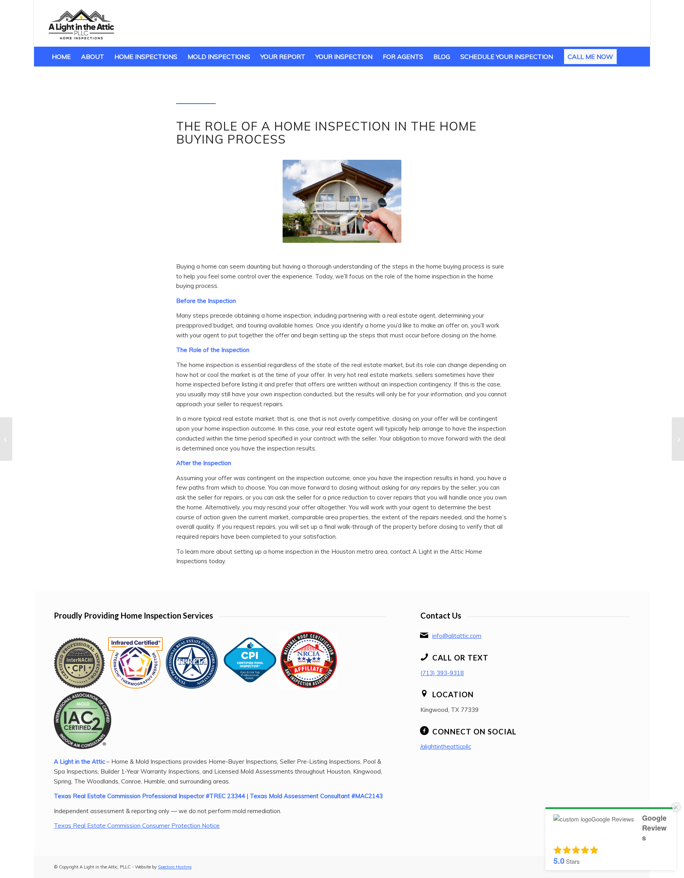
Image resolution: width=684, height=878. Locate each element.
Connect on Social (474, 731)
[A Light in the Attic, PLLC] (81, 23)
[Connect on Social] (424, 731)
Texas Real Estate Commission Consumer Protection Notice (137, 825)
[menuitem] (61, 56)
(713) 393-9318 (442, 673)
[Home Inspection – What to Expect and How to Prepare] (6, 439)
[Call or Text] (424, 657)
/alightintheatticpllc (445, 746)
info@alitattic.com (456, 636)
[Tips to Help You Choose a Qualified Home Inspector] (678, 439)
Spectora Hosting (175, 867)
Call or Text (460, 657)
